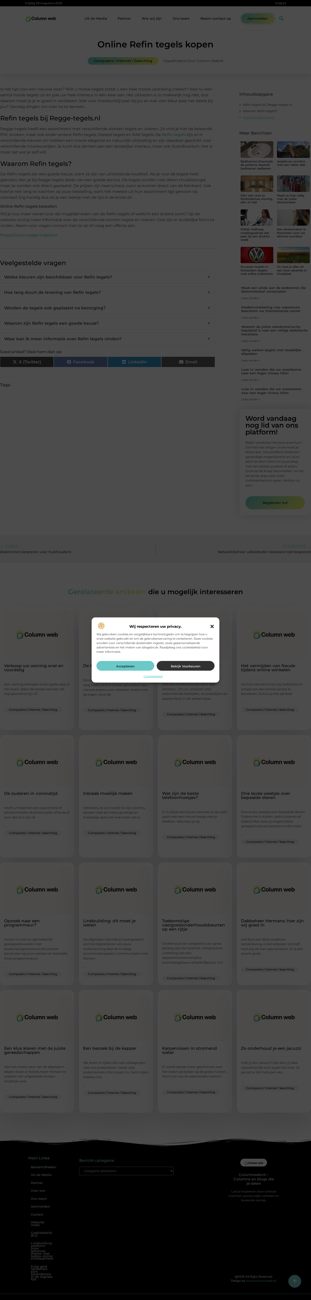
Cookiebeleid (153, 676)
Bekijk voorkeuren (185, 666)
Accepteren (125, 666)
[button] (212, 626)
